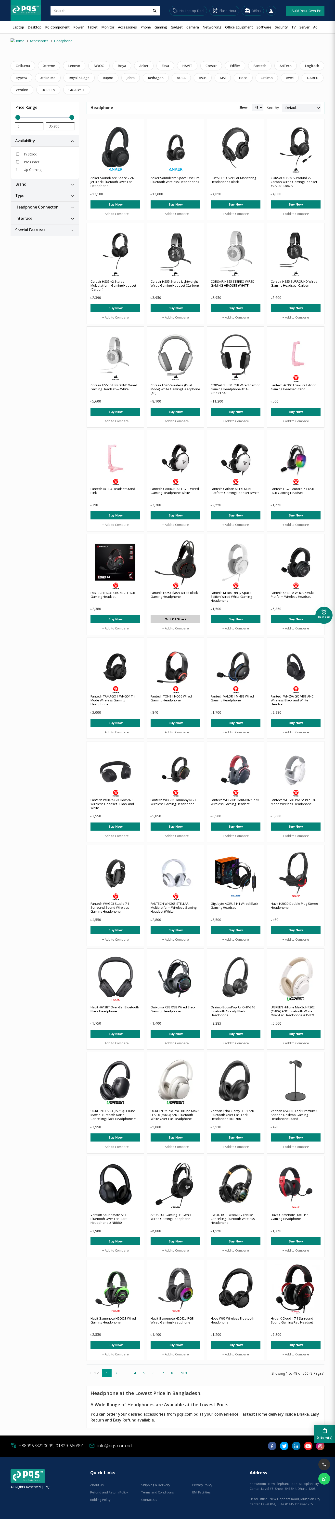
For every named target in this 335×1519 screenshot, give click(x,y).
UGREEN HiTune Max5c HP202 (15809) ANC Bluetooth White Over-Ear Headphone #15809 (293, 1011)
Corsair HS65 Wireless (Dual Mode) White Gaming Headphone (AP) (175, 389)
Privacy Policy (202, 1485)
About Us (97, 1485)
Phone (146, 27)
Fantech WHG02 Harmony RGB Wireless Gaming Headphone (173, 802)
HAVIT (187, 65)
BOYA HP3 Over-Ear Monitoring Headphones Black (233, 180)
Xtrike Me (47, 77)
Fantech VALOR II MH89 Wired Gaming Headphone (232, 698)
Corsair (211, 65)
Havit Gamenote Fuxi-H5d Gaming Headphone (290, 1216)
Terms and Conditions (157, 1492)
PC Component (57, 27)
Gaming (161, 27)
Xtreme (49, 65)
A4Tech (286, 65)
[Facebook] (272, 1447)
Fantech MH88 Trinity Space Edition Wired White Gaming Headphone (231, 596)
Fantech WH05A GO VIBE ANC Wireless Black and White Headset (292, 700)
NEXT (184, 1373)
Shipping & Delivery (155, 1485)
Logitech (312, 65)
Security (281, 27)
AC (315, 27)
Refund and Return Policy (109, 1492)
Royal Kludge (79, 77)
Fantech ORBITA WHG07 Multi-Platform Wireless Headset (293, 594)
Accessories (127, 27)
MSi (223, 77)
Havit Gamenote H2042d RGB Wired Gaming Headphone (172, 1320)
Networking (212, 27)
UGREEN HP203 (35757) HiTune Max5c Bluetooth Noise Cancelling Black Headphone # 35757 (113, 1117)
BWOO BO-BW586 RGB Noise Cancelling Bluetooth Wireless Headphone (233, 1218)
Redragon (156, 77)
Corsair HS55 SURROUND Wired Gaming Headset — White (113, 387)
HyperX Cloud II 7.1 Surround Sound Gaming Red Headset (292, 1320)
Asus (202, 77)
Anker (143, 65)
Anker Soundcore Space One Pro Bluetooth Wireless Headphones (175, 180)
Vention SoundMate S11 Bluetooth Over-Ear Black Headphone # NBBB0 (109, 1218)
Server (304, 27)
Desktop (34, 27)
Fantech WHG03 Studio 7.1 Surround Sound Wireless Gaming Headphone (109, 907)
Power (78, 27)
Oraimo (267, 77)
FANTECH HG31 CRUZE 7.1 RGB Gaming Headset (112, 594)
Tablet (92, 27)
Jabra (131, 77)
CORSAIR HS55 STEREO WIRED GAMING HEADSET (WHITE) (233, 283)
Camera (192, 27)
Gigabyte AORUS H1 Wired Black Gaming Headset (234, 905)
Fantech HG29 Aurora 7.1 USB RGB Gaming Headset (292, 491)
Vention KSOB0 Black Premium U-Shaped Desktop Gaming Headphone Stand (295, 1115)
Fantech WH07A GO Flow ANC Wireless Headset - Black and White (112, 804)
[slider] (45, 117)
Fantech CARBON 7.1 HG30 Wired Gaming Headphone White (175, 491)
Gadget (177, 27)
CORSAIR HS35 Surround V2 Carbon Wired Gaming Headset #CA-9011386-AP (294, 182)
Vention (22, 89)
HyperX (21, 77)
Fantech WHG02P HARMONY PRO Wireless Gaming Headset (235, 802)
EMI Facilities (201, 1492)
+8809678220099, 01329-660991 (51, 1446)
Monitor (107, 27)
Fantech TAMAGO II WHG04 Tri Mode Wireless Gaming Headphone (112, 700)
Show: (243, 107)
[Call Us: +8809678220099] (324, 1464)
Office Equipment (239, 27)
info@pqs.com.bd (114, 1446)
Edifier (235, 65)
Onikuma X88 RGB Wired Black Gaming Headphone (173, 1009)
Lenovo (74, 65)
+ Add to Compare (115, 213)
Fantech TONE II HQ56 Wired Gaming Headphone (171, 698)
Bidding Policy (100, 1499)
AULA (181, 77)
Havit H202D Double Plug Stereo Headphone (294, 905)
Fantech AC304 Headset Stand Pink (112, 491)
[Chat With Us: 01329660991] (324, 1479)
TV (293, 27)
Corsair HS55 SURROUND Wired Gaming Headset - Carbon (294, 283)
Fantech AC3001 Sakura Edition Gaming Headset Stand (293, 387)
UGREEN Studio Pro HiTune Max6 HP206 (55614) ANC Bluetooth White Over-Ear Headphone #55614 (175, 1117)
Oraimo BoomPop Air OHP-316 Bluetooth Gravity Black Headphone (233, 1011)
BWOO (98, 65)
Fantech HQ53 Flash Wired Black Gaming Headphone (174, 594)
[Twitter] (284, 1447)
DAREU (312, 77)
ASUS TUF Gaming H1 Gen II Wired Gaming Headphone (171, 1216)
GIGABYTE (76, 89)
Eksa (165, 65)
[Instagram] (320, 1447)
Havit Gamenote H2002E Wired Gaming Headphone (113, 1320)
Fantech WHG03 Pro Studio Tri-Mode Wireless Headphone (293, 802)
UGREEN (48, 89)
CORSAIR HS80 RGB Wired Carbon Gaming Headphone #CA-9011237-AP (235, 389)
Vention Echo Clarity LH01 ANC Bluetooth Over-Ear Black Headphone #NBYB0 (233, 1115)
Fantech (259, 65)
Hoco (243, 77)
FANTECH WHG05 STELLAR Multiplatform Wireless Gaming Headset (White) (173, 907)
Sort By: (273, 107)
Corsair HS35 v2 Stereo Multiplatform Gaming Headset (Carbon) (113, 285)
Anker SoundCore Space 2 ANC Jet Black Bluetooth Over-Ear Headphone (113, 182)
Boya (122, 65)
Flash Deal (324, 612)
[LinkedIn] (296, 1447)
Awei (290, 77)
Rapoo (108, 77)
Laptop (18, 27)
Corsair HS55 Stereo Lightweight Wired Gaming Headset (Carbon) (175, 283)
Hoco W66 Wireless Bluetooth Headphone (232, 1320)
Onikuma (23, 65)
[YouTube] (308, 1447)
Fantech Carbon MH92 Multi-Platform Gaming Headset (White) (235, 491)
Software (264, 27)
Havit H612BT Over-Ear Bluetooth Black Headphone (114, 1009)
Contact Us (149, 1499)
